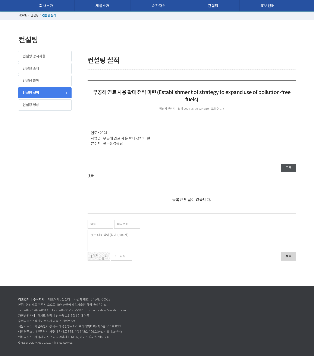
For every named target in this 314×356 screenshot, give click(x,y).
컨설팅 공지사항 (34, 56)
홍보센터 (268, 6)
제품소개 (102, 6)
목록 (288, 168)
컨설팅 (213, 6)
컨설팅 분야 (31, 81)
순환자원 (159, 6)
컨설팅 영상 (31, 105)
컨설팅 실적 (31, 93)
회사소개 (46, 6)
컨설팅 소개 (31, 68)
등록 (288, 256)
